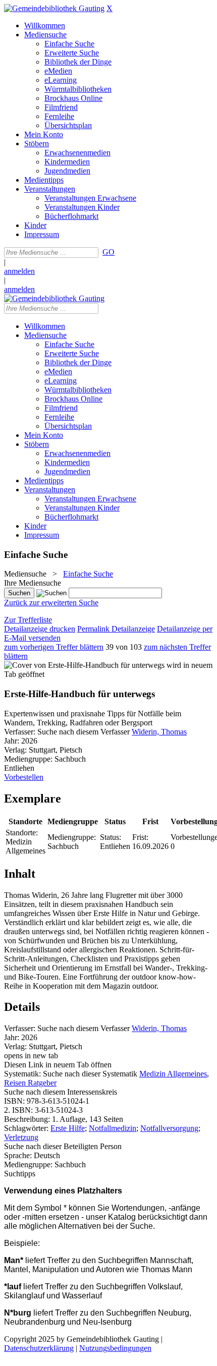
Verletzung (21, 1137)
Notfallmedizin (112, 1128)
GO (108, 252)
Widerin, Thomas (159, 731)
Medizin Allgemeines (173, 1073)
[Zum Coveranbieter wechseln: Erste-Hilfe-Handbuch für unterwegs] (84, 665)
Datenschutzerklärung (39, 1348)
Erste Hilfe (67, 1128)
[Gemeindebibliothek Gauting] (54, 8)
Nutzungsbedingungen (115, 1348)
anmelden (19, 271)
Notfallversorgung (169, 1128)
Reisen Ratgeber (30, 1082)
